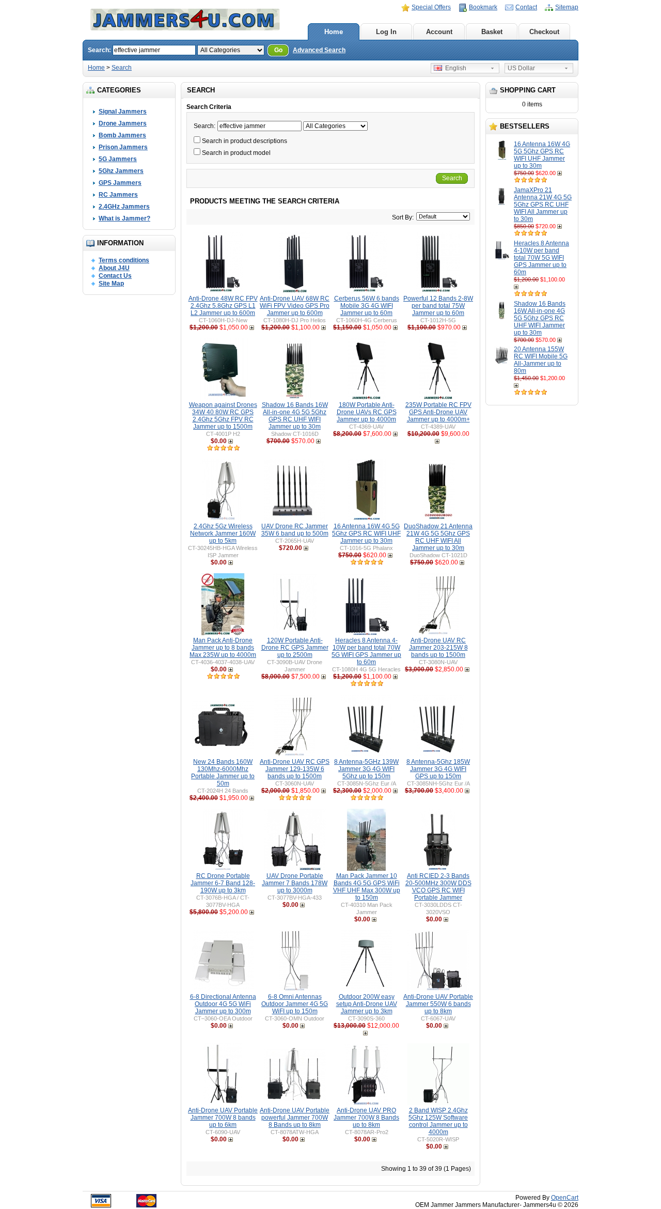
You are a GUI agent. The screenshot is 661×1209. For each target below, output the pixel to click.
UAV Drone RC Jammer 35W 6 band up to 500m (294, 530)
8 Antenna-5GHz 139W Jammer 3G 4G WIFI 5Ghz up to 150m (366, 769)
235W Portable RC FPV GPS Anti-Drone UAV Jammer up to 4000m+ (438, 412)
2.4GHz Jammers (124, 206)
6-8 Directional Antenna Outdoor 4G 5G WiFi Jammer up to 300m (223, 1004)
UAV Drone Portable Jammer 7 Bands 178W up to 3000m (294, 883)
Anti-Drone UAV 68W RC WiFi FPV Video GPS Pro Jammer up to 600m (294, 306)
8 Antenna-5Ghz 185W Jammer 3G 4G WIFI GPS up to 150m (438, 769)
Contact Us (115, 275)
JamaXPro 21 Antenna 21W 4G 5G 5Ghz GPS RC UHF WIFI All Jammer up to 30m (543, 204)
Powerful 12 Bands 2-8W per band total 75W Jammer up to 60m (438, 306)
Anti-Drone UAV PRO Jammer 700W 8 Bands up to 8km (366, 1117)
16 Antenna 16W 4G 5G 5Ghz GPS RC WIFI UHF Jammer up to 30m (542, 154)
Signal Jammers (123, 111)
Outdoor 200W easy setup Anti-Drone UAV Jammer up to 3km (366, 1004)
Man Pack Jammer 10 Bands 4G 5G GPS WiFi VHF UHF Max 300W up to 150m (366, 886)
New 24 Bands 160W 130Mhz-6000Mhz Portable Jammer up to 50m (223, 772)
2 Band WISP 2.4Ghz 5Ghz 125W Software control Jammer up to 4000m (438, 1121)
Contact (526, 7)
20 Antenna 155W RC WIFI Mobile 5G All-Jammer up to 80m (541, 360)
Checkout (544, 32)
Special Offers (431, 7)
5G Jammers (118, 159)
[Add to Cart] (560, 173)
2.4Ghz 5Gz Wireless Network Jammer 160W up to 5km (223, 533)
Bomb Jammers (122, 135)
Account (439, 32)
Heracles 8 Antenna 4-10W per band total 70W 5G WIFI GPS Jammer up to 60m (541, 258)
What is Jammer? (124, 218)
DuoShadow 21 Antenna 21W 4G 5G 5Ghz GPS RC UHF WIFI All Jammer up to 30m (438, 537)
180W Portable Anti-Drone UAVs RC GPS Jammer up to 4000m (367, 412)
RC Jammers (118, 194)
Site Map (111, 283)
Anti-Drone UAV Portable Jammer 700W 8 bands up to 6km (223, 1117)
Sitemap (566, 7)
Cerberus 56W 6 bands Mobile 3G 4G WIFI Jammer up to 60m (366, 306)
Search (122, 67)
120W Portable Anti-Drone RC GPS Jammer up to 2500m (294, 647)
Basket (491, 32)
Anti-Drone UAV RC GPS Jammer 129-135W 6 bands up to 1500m (294, 769)
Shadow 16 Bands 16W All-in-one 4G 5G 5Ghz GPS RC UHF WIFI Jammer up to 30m (539, 318)
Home (333, 32)
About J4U (114, 268)
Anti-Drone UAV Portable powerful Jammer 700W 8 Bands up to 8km (294, 1117)
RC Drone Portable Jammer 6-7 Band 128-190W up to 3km (223, 883)
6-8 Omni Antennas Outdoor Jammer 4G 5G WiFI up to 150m (294, 1004)
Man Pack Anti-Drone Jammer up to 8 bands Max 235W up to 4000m (223, 647)
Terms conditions (124, 260)
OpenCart (564, 1197)
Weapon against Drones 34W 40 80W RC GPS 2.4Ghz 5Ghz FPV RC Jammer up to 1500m (223, 415)
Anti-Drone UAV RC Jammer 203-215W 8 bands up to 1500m (438, 647)
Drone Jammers (123, 123)
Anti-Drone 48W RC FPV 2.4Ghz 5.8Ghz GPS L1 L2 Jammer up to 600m (223, 306)
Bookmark (483, 7)
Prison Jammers (123, 147)
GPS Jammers (120, 182)
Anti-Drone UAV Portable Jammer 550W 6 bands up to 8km (438, 1004)
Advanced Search (319, 50)
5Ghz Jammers (121, 171)
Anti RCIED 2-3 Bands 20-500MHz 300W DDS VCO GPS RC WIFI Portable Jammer (438, 886)
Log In (386, 32)
